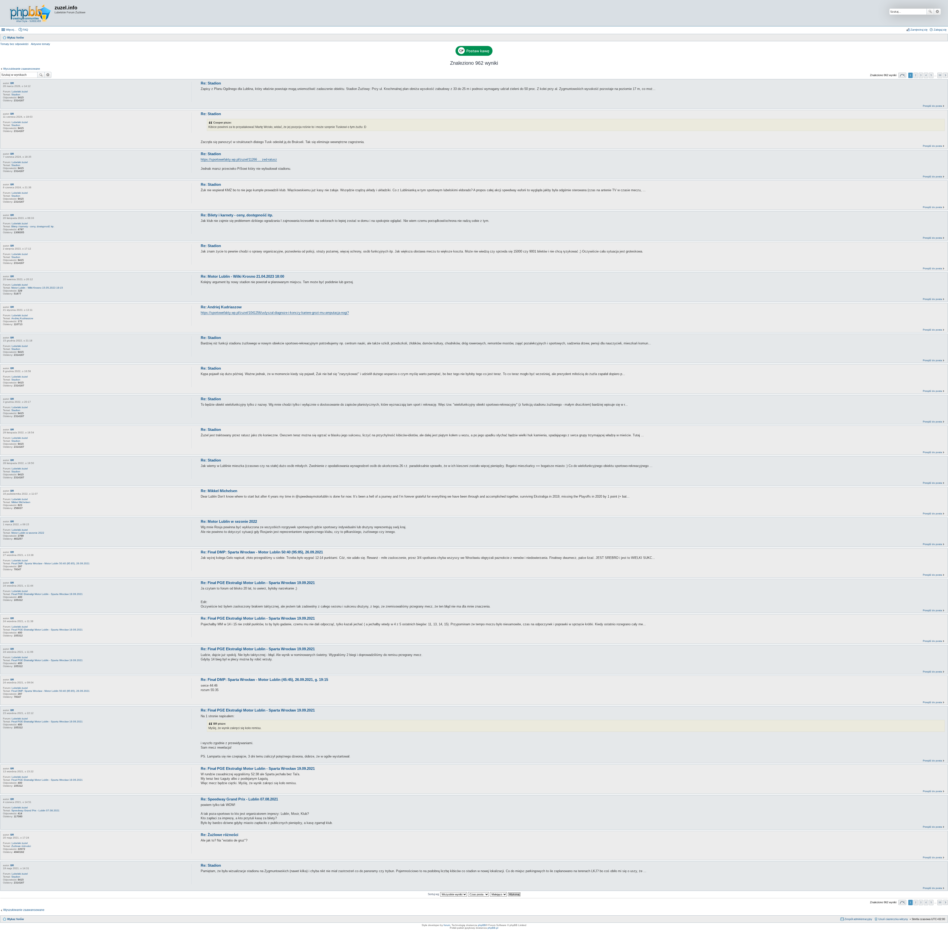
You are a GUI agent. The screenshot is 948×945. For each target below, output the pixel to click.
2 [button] (915, 75)
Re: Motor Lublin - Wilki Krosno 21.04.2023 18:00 (242, 276)
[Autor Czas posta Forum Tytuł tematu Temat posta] (478, 894)
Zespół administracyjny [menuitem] (858, 919)
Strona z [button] (902, 75)
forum (447, 925)
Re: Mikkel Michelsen (219, 491)
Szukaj (930, 12)
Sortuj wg (433, 894)
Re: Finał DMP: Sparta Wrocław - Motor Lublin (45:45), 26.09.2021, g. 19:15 (264, 679)
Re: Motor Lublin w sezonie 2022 (229, 521)
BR (12, 83)
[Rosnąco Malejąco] (498, 894)
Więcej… (11, 29)
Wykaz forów (15, 919)
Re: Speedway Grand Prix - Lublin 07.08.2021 (239, 799)
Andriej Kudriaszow (22, 318)
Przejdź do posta (932, 106)
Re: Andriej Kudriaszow (221, 307)
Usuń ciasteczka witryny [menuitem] (893, 919)
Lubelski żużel (20, 91)
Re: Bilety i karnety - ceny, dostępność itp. (237, 215)
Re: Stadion (211, 83)
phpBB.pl (493, 927)
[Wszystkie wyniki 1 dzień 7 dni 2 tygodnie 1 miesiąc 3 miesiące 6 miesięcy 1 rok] (453, 894)
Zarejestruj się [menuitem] (919, 29)
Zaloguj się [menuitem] (940, 29)
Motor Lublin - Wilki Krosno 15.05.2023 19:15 (37, 287)
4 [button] (926, 75)
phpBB (482, 925)
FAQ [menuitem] (25, 29)
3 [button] (921, 75)
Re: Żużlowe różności (219, 835)
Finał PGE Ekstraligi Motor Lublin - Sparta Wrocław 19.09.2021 (47, 594)
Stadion (15, 94)
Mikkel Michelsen (20, 502)
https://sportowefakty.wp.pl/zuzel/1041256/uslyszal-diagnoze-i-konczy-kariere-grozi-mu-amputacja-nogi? (275, 313)
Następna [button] (945, 75)
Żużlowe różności (21, 846)
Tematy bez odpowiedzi (14, 43)
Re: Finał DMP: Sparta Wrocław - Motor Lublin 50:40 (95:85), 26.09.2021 (262, 552)
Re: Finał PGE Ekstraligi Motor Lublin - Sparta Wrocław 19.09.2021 (258, 583)
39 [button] (939, 75)
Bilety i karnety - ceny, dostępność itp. (32, 226)
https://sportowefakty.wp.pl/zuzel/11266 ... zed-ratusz (239, 159)
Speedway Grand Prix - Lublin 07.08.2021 (35, 810)
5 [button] (931, 75)
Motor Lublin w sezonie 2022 (27, 532)
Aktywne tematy (40, 43)
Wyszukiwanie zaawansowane (937, 12)
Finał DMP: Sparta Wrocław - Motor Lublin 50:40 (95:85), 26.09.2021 (50, 563)
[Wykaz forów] (30, 13)
